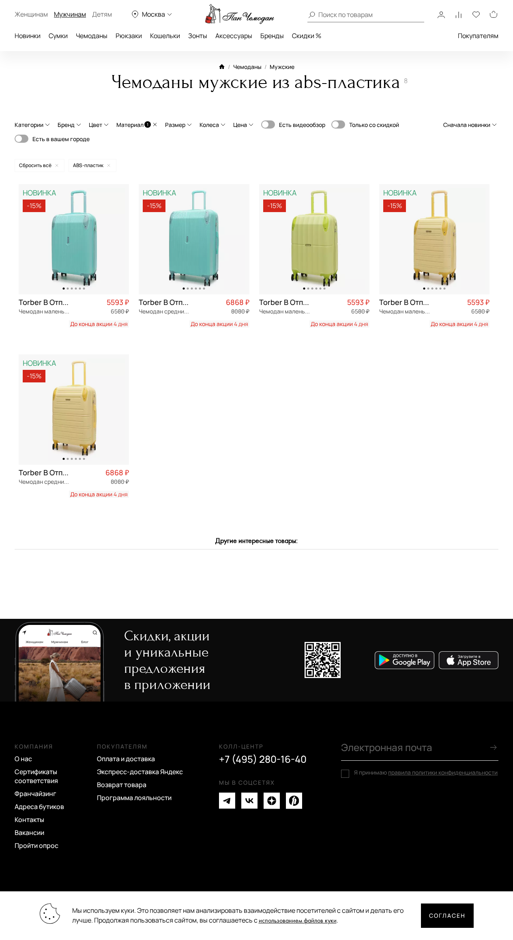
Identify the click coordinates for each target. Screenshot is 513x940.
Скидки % (306, 35)
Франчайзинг (35, 793)
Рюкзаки (129, 35)
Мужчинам (70, 14)
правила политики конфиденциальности (443, 772)
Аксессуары (233, 35)
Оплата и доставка (126, 758)
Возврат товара (121, 784)
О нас (23, 758)
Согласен (447, 915)
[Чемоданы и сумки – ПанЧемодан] (239, 14)
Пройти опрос (36, 845)
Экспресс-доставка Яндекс (140, 771)
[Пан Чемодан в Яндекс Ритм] (294, 800)
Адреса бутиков (39, 806)
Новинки (28, 35)
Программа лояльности (134, 797)
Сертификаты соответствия (36, 776)
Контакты (29, 819)
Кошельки (165, 35)
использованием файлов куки (298, 920)
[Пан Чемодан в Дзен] (272, 800)
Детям (102, 14)
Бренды (272, 35)
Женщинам (31, 14)
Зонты (197, 35)
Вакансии (29, 832)
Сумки (58, 35)
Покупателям (478, 35)
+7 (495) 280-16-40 (263, 759)
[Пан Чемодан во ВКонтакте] (249, 800)
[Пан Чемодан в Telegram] (227, 800)
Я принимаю (426, 772)
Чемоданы (91, 35)
